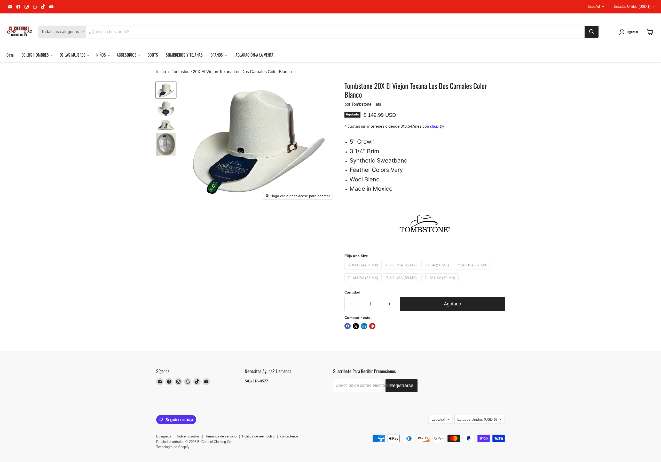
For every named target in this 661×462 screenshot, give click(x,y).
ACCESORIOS (127, 55)
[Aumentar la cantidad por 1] (389, 304)
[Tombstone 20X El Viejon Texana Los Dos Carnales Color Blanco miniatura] (166, 90)
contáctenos (289, 436)
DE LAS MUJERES (73, 55)
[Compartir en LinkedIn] (364, 326)
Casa (10, 55)
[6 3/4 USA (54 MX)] (363, 270)
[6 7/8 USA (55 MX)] (402, 270)
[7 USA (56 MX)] (437, 270)
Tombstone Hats (366, 104)
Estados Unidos (632, 7)
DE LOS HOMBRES (35, 55)
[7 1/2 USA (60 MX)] (440, 283)
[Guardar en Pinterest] (372, 326)
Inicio (161, 72)
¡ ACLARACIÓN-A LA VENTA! (254, 55)
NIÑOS (101, 55)
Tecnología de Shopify (173, 447)
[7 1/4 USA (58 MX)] (363, 283)
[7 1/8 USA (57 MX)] (473, 270)
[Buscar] (592, 32)
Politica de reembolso (258, 436)
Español (594, 7)
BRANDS (217, 55)
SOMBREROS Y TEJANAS (184, 55)
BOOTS (152, 55)
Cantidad (352, 292)
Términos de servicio (221, 436)
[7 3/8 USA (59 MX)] (402, 283)
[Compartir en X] (356, 326)
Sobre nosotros (188, 436)
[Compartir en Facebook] (347, 326)
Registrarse (401, 385)
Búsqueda (163, 436)
